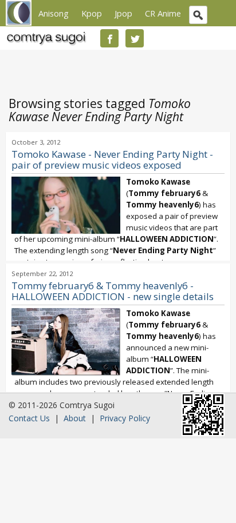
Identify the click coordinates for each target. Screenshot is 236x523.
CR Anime (163, 13)
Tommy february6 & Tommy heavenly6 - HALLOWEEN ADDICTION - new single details (112, 291)
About (75, 418)
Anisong (53, 13)
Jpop (123, 13)
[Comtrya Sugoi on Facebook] (109, 38)
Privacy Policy (125, 418)
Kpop (91, 13)
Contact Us (29, 418)
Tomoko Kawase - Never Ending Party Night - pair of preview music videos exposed (112, 159)
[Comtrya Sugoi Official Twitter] (134, 38)
